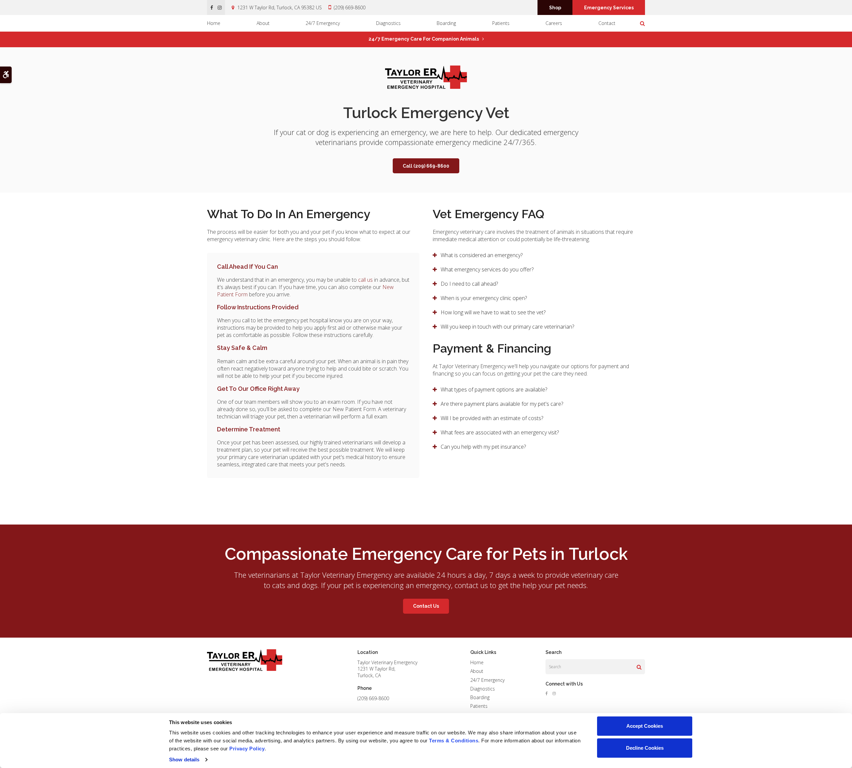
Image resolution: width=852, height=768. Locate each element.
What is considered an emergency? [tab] (482, 255)
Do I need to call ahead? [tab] (469, 283)
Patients (501, 23)
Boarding (446, 23)
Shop (555, 7)
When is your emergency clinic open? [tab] (484, 298)
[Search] (639, 667)
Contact (606, 23)
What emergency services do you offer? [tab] (487, 269)
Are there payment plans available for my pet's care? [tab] (502, 403)
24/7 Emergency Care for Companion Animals (423, 39)
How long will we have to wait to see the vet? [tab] (493, 312)
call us (365, 279)
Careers (553, 23)
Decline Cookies (645, 748)
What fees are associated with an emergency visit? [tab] (500, 432)
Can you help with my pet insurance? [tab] (483, 446)
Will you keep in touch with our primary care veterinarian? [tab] (507, 326)
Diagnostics (388, 23)
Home (213, 23)
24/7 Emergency (323, 23)
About (263, 23)
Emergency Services (609, 7)
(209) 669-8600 (349, 7)
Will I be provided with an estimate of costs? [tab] (492, 418)
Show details (184, 759)
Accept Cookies (644, 726)
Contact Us (426, 606)
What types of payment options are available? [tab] (494, 389)
